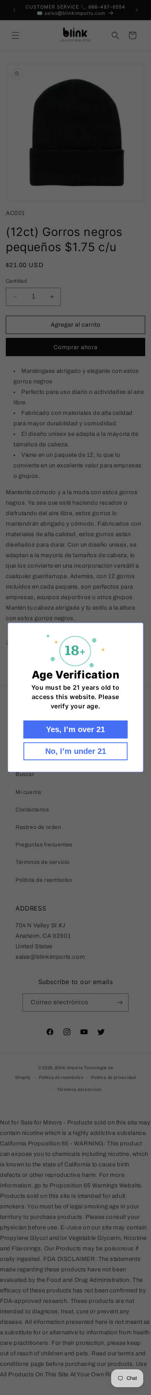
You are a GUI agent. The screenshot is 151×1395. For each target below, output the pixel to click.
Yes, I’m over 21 (75, 729)
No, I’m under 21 (75, 751)
